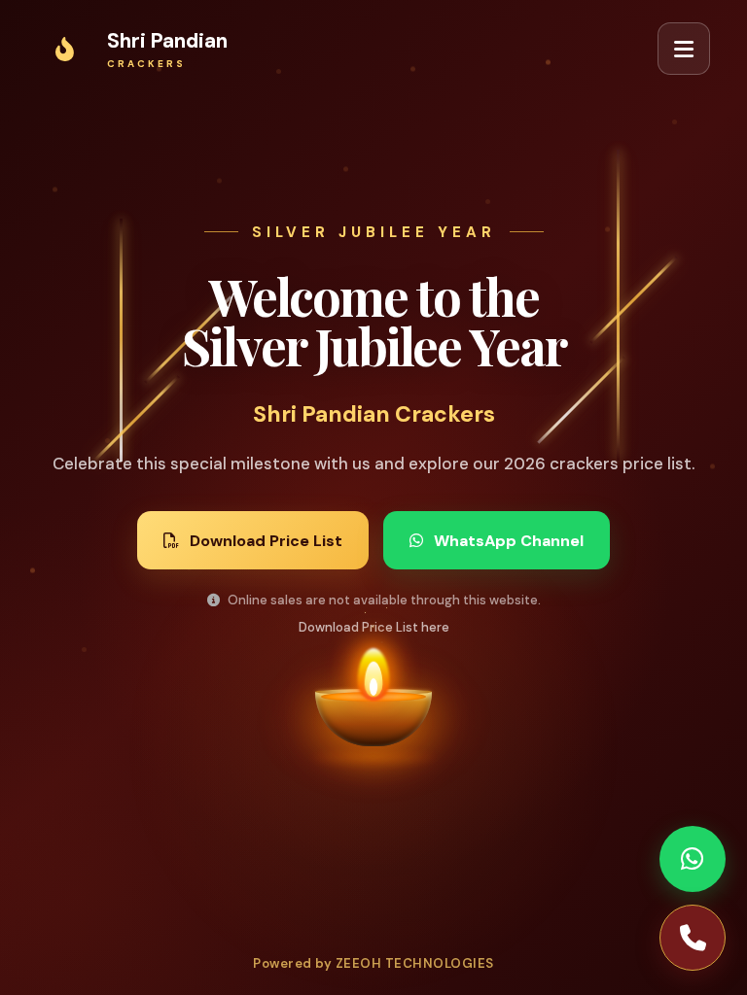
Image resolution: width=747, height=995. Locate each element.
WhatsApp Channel (509, 541)
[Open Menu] (684, 48)
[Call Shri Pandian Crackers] (692, 938)
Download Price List (266, 541)
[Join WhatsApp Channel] (692, 859)
